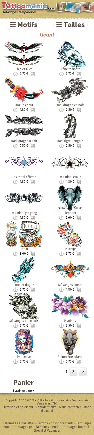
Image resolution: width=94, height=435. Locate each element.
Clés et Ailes (24, 69)
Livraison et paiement (18, 407)
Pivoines (70, 321)
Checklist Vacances (47, 430)
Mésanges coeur (70, 285)
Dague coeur (24, 105)
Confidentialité (46, 407)
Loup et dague (24, 285)
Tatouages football (75, 427)
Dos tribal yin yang (24, 213)
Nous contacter (70, 407)
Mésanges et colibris (24, 321)
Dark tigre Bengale (70, 141)
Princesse (24, 357)
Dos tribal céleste (23, 177)
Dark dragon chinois (70, 105)
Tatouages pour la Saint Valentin (36, 427)
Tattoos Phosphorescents (55, 423)
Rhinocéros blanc (70, 357)
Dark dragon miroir (24, 141)
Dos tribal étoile (70, 177)
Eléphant (70, 213)
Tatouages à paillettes (19, 423)
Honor (24, 249)
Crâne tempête (70, 69)
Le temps (70, 249)
